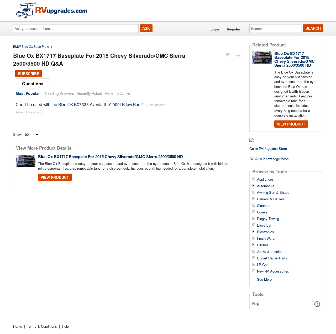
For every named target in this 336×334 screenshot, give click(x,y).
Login (214, 29)
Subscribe (28, 73)
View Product (55, 177)
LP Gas (263, 265)
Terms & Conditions (42, 326)
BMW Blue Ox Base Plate (31, 46)
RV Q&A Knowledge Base (269, 158)
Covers (262, 212)
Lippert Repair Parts (272, 258)
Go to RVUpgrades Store (268, 148)
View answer (155, 104)
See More (264, 279)
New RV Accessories (273, 271)
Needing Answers (59, 93)
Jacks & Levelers (270, 251)
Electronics (265, 232)
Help (255, 303)
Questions (32, 83)
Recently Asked (89, 93)
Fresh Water (266, 238)
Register (233, 29)
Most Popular (28, 93)
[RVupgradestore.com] (51, 9)
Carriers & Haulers (271, 199)
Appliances (265, 179)
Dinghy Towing (268, 219)
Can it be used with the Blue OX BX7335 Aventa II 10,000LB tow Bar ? (79, 104)
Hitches (263, 245)
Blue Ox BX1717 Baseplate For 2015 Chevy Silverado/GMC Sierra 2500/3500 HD (110, 156)
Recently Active (117, 93)
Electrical (264, 225)
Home (17, 326)
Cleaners (263, 205)
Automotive (265, 186)
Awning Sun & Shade (273, 192)
